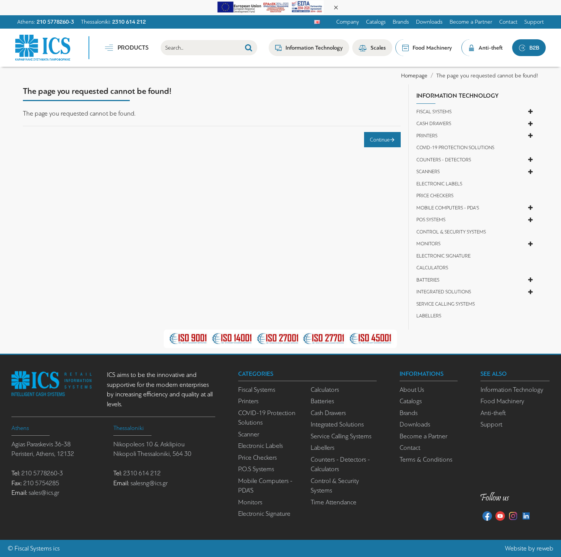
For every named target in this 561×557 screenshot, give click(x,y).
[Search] (248, 47)
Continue (380, 140)
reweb (545, 548)
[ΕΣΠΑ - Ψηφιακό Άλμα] (270, 6)
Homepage (414, 75)
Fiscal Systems (33, 548)
